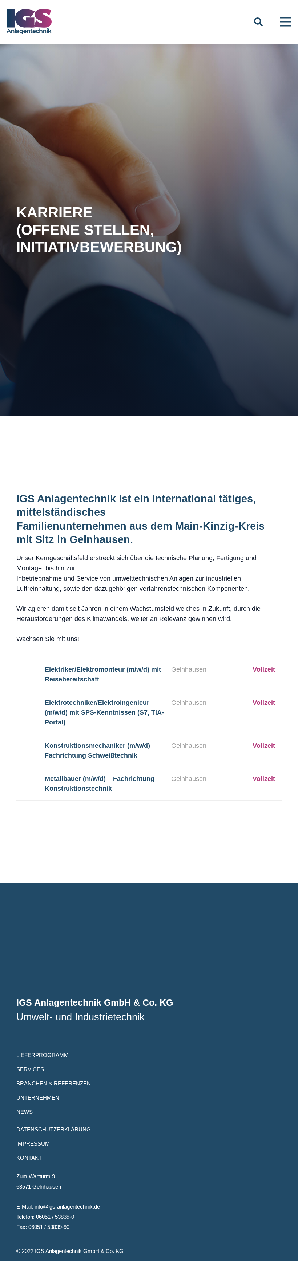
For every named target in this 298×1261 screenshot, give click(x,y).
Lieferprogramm (42, 1055)
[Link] (29, 22)
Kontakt (29, 1158)
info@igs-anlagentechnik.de (67, 1206)
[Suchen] (258, 22)
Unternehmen (37, 1098)
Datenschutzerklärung (53, 1129)
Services (30, 1069)
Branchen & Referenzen (53, 1083)
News (24, 1112)
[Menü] (286, 22)
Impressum (33, 1143)
